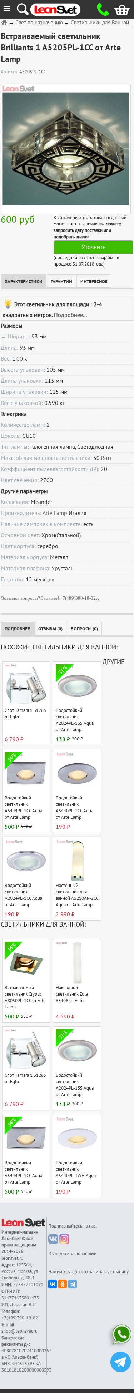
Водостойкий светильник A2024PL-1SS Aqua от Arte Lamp (75, 720)
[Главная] (5, 22)
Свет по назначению (39, 23)
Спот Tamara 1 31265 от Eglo (25, 714)
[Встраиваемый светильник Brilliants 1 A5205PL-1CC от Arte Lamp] (65, 148)
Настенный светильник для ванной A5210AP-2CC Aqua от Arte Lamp (77, 895)
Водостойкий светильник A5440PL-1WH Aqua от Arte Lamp (76, 1172)
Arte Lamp (55, 513)
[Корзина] (117, 9)
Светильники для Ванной (100, 23)
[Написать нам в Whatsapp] (120, 1336)
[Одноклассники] (62, 1284)
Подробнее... (70, 315)
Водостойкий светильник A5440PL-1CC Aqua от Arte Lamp (74, 807)
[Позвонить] (101, 9)
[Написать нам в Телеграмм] (120, 1362)
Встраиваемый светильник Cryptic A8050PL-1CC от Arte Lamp (25, 997)
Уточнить (93, 247)
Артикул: (10, 72)
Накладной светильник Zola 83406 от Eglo (72, 994)
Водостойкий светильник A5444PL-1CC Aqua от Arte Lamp (23, 807)
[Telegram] (72, 1284)
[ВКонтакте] (52, 1284)
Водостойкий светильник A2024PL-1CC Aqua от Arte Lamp (23, 895)
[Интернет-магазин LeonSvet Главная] (62, 9)
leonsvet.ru (12, 1258)
